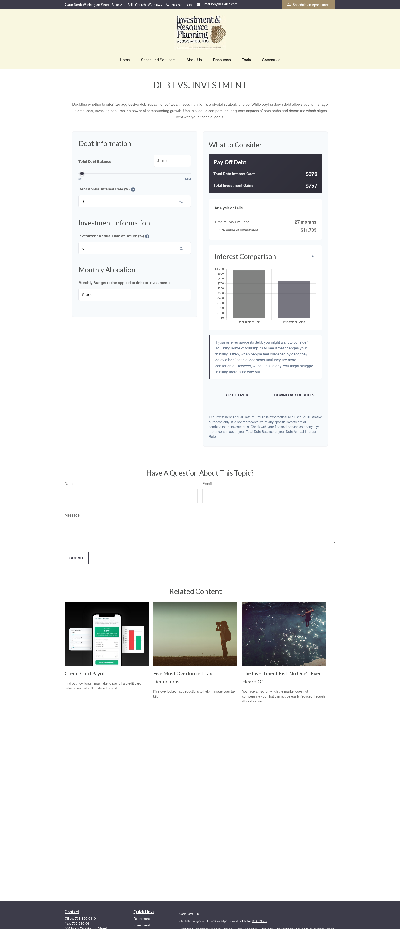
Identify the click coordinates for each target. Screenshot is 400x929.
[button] (124, 59)
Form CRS (193, 914)
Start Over (236, 395)
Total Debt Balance (118, 161)
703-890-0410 (181, 4)
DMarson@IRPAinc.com (220, 4)
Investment (142, 925)
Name (70, 483)
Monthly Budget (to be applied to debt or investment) (124, 282)
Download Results (294, 395)
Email (207, 483)
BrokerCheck (259, 921)
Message (72, 515)
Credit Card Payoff (86, 673)
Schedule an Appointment (312, 4)
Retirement (142, 918)
